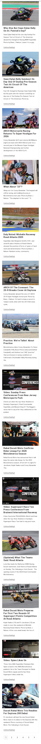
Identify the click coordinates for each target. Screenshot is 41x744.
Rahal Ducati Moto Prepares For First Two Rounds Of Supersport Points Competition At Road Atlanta (20, 614)
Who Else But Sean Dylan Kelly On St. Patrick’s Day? (19, 29)
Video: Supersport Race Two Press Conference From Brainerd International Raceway (20, 510)
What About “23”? (12, 186)
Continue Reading (9, 47)
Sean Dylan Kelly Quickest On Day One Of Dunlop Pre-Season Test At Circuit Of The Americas (20, 83)
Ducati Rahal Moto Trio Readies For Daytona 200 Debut (20, 712)
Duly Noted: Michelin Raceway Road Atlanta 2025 (19, 235)
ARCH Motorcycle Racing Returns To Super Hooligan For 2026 (19, 134)
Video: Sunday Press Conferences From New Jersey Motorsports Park (19, 395)
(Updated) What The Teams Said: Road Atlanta (18, 559)
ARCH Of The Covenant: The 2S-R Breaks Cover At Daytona (19, 288)
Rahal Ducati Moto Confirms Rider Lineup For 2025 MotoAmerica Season (18, 451)
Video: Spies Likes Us (14, 660)
